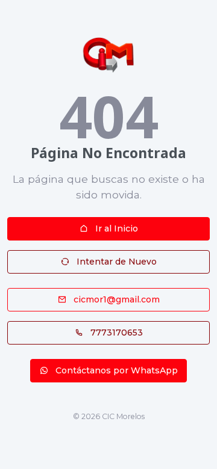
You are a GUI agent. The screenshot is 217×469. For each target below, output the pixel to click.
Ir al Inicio (115, 228)
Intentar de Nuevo (115, 261)
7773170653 (115, 332)
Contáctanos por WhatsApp (115, 370)
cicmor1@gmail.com (115, 299)
